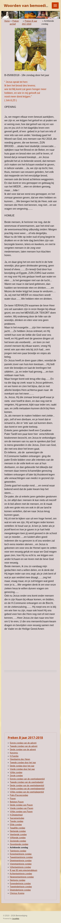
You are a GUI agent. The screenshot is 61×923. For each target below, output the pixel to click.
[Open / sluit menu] (55, 5)
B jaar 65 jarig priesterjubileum (23, 870)
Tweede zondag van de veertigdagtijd (26, 782)
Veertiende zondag (18, 834)
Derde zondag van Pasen (21, 805)
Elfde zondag (16, 824)
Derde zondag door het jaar (22, 766)
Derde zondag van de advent (23, 749)
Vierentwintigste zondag (20, 864)
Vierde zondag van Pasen (21, 808)
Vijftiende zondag (17, 837)
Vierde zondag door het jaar (22, 769)
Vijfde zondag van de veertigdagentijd (27, 792)
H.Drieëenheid (16, 815)
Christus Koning (17, 893)
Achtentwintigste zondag (21, 873)
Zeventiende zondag (19, 844)
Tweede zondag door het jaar (23, 762)
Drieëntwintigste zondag (20, 860)
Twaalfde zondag (17, 828)
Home (7, 21)
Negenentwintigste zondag (22, 877)
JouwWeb (15, 918)
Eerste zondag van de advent (23, 743)
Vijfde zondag (16, 772)
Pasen (13, 798)
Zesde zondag (16, 775)
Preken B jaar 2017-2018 (25, 737)
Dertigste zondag (17, 880)
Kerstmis (14, 753)
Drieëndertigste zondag (20, 890)
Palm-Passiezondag (19, 795)
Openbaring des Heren (20, 759)
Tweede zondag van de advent (23, 746)
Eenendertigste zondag (20, 883)
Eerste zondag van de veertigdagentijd (27, 779)
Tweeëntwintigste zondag (21, 857)
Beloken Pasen (17, 802)
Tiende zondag (16, 821)
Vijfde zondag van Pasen (21, 811)
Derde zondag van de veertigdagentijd (27, 785)
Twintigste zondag (18, 851)
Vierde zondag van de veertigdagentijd (27, 788)
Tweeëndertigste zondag (21, 886)
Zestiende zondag (18, 841)
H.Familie (14, 756)
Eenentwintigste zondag (20, 854)
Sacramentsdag (17, 818)
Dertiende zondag (18, 831)
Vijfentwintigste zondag (20, 867)
